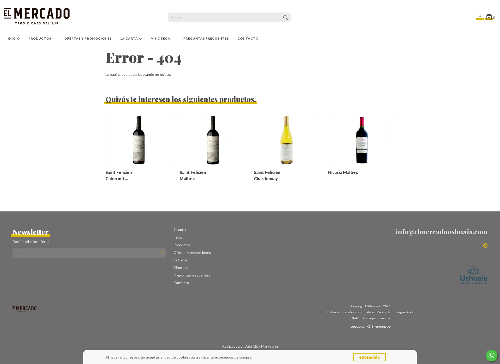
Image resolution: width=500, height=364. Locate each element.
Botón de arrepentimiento (371, 318)
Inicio (14, 38)
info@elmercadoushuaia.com (442, 231)
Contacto (248, 38)
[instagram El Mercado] (485, 245)
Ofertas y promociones (88, 38)
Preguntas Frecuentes (206, 38)
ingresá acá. (405, 312)
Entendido (369, 357)
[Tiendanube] (371, 328)
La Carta (129, 38)
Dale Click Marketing (261, 346)
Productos (40, 38)
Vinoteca (161, 38)
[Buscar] (286, 17)
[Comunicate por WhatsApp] (491, 355)
